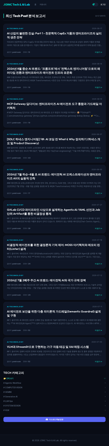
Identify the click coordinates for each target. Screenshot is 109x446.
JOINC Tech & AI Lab (16, 4)
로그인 (103, 4)
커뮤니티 (43, 4)
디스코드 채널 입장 (56, 419)
